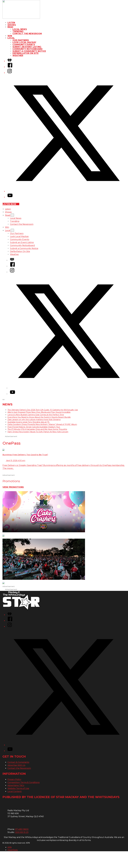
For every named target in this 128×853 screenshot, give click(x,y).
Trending (18, 31)
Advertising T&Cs (16, 785)
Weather (17, 55)
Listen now (9, 204)
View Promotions (13, 487)
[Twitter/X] (67, 191)
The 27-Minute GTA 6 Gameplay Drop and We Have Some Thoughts (37, 429)
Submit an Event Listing (26, 47)
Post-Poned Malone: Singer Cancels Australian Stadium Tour (34, 427)
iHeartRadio (13, 850)
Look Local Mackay (24, 42)
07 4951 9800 (21, 829)
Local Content (15, 791)
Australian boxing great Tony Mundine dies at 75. (29, 422)
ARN (10, 847)
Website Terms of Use (18, 788)
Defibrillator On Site (25, 53)
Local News (19, 29)
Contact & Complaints (18, 762)
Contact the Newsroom (27, 33)
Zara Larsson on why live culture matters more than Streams (34, 419)
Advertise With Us (16, 765)
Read (10, 27)
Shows (12, 25)
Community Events (23, 44)
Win (10, 36)
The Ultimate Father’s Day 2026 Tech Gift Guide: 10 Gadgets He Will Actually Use (43, 410)
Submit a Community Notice (29, 51)
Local (11, 38)
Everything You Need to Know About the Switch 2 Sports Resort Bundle (39, 417)
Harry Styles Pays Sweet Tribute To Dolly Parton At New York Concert (38, 432)
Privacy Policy (14, 779)
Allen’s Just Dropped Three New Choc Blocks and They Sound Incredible (39, 412)
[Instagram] (10, 73)
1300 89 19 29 (21, 832)
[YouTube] (10, 197)
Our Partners (20, 40)
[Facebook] (10, 67)
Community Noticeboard (27, 49)
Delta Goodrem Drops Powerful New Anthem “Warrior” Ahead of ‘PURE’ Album (42, 424)
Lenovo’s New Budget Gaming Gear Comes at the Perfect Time (36, 415)
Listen (11, 22)
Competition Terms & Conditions (24, 782)
